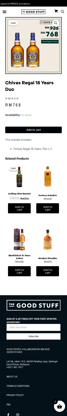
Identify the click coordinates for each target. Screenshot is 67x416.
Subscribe (33, 336)
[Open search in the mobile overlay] (62, 11)
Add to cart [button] (19, 208)
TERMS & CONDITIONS (18, 386)
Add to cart (33, 129)
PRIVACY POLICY (15, 395)
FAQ (9, 404)
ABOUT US (12, 376)
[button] (4, 12)
